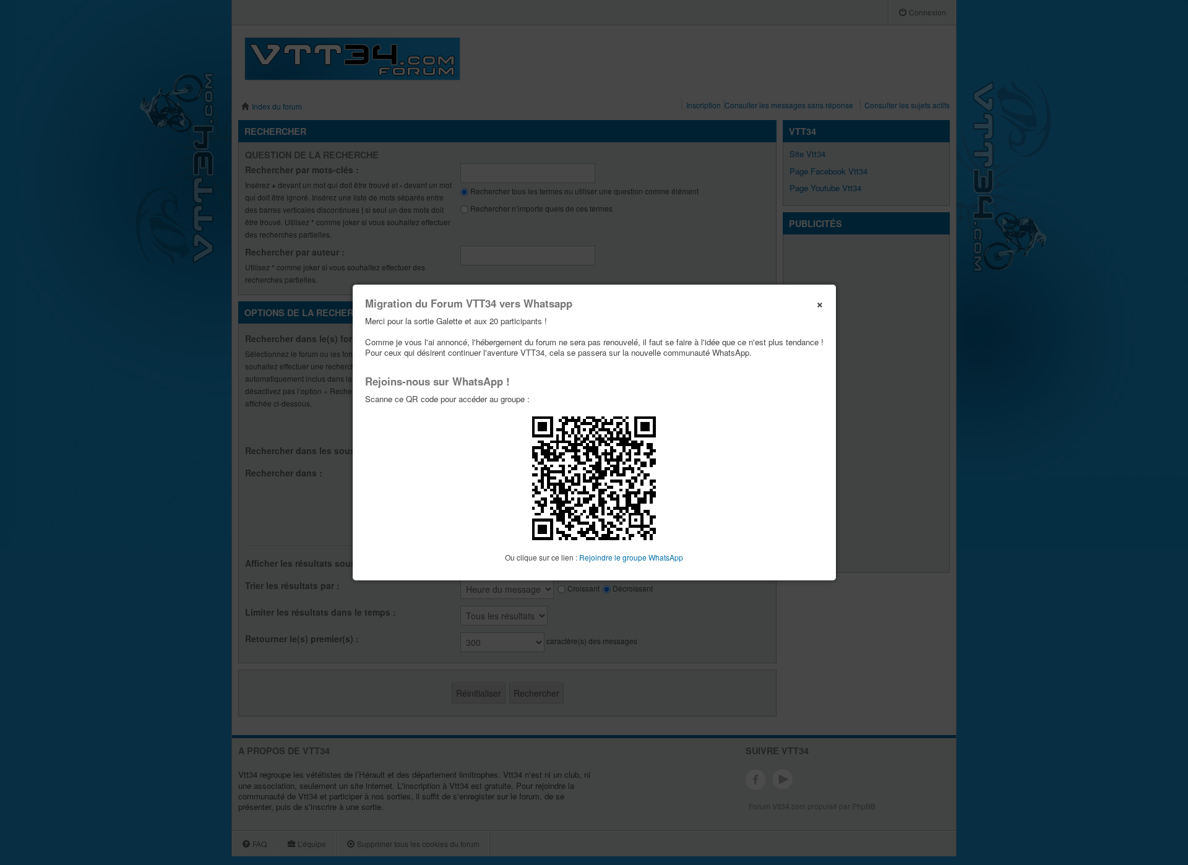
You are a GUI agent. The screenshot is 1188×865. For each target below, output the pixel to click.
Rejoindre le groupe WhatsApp (631, 557)
